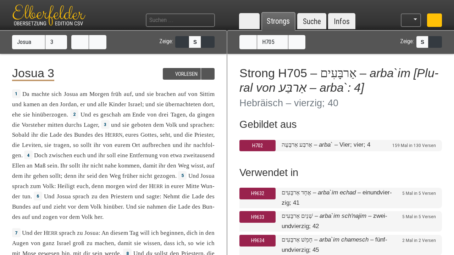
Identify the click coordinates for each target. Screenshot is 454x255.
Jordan (68, 104)
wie (200, 243)
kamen (31, 104)
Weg (183, 165)
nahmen (157, 206)
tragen (62, 145)
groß (78, 243)
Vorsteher (34, 124)
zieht (60, 206)
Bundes (83, 134)
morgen (115, 186)
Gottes (148, 134)
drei (163, 114)
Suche (312, 21)
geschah (110, 114)
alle (102, 104)
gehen (40, 175)
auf (128, 94)
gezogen (164, 175)
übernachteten (183, 104)
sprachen (201, 124)
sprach (20, 186)
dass (169, 243)
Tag (134, 233)
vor (72, 206)
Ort (136, 145)
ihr (97, 145)
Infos (342, 21)
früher (130, 175)
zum (35, 186)
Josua (25, 41)
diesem (119, 233)
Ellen (18, 165)
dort (208, 104)
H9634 (257, 240)
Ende (138, 114)
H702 (257, 145)
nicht (96, 165)
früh (116, 94)
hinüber (113, 206)
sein (52, 165)
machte (41, 94)
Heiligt (66, 186)
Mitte (192, 186)
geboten (141, 124)
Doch (41, 155)
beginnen (172, 233)
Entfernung (143, 155)
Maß (40, 165)
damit (150, 165)
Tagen (178, 114)
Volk (171, 124)
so (191, 243)
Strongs (278, 21)
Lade (56, 134)
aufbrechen (156, 145)
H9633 (257, 217)
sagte (153, 196)
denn (98, 186)
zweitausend (199, 155)
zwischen (60, 155)
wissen (151, 243)
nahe (111, 165)
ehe (16, 114)
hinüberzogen (49, 114)
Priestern (122, 196)
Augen (20, 243)
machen (104, 243)
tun (26, 196)
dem (17, 175)
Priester (203, 134)
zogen (50, 217)
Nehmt (171, 196)
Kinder (117, 104)
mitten (55, 124)
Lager (91, 124)
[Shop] (434, 20)
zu (95, 196)
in (167, 186)
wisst (197, 165)
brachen (166, 94)
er (82, 104)
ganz (49, 243)
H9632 (257, 193)
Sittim (207, 94)
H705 (269, 41)
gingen (206, 114)
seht (165, 134)
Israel (135, 104)
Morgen (99, 94)
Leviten (31, 145)
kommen (129, 165)
